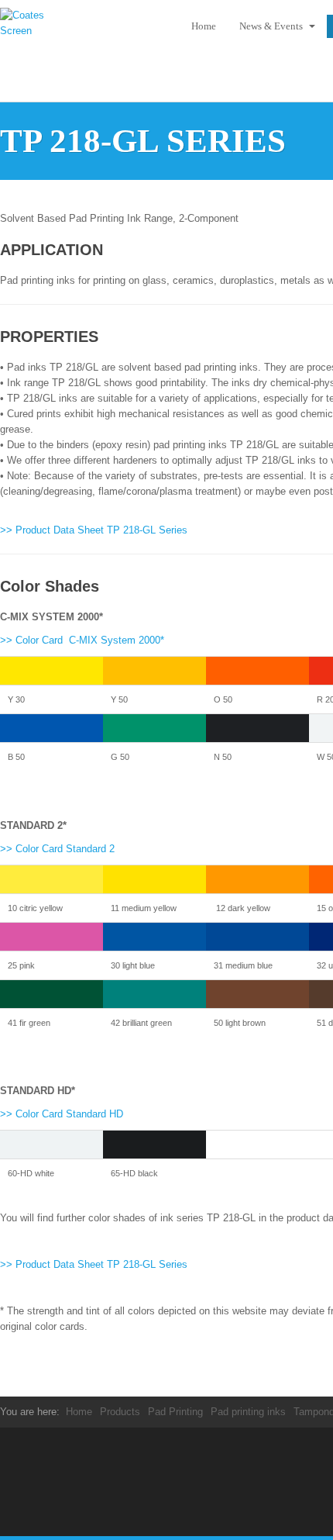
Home (203, 26)
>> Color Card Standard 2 (57, 849)
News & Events (272, 26)
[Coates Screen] (31, 27)
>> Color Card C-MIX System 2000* (82, 640)
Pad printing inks (248, 1411)
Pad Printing (175, 1411)
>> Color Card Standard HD (61, 1114)
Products (120, 1411)
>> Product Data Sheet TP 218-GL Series (93, 530)
